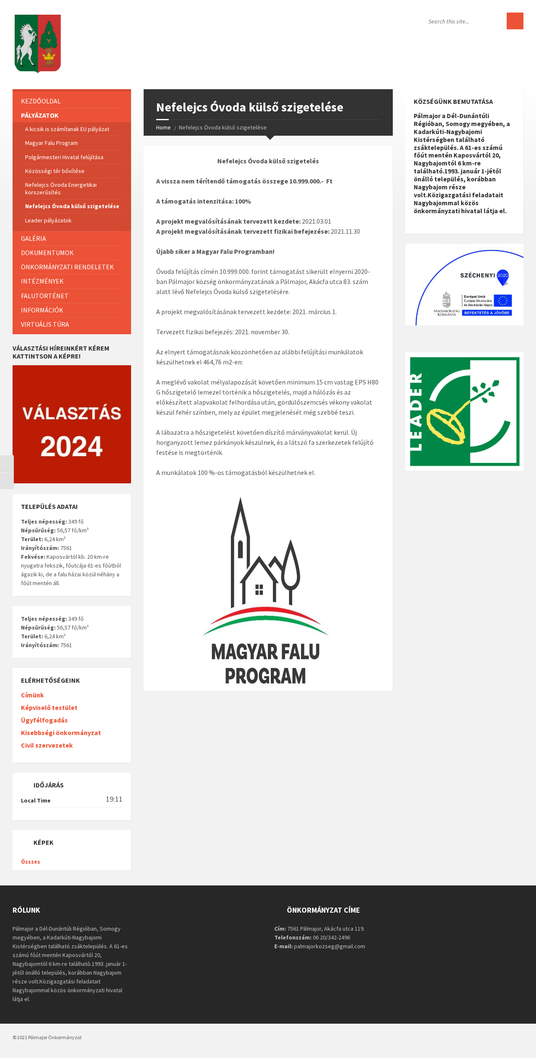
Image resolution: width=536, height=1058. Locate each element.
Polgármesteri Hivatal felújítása (64, 157)
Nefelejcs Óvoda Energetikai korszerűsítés (61, 188)
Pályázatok (40, 115)
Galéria (33, 238)
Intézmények (42, 281)
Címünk (32, 695)
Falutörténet (45, 296)
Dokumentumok (47, 252)
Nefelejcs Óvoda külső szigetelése (72, 206)
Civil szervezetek (47, 745)
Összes (30, 861)
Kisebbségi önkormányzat (61, 732)
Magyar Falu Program (51, 143)
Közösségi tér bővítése (55, 171)
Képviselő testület (49, 707)
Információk (42, 310)
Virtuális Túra (45, 324)
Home (163, 127)
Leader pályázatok (48, 220)
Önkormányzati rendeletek (67, 267)
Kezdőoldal (41, 101)
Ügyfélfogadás (44, 720)
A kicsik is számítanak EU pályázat (67, 129)
